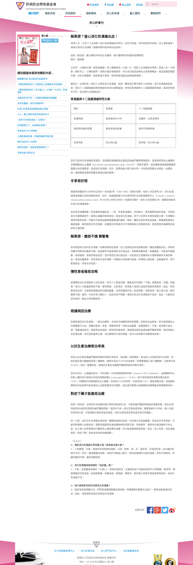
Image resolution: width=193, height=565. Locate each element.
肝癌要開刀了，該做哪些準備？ (32, 125)
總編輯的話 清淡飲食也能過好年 (32, 79)
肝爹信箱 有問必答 (26, 153)
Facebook (150, 510)
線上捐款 (126, 5)
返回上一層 (51, 40)
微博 (172, 510)
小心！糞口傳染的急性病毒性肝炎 (33, 114)
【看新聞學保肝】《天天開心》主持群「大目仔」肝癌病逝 (42, 91)
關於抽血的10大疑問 (27, 142)
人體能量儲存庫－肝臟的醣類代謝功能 (35, 136)
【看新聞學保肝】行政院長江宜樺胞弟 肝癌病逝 (39, 84)
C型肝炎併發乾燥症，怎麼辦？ (31, 120)
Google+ (157, 510)
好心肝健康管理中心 (64, 551)
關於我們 (33, 13)
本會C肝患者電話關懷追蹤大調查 (32, 109)
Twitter (164, 510)
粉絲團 (110, 5)
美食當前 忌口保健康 (27, 131)
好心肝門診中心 (109, 551)
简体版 (139, 5)
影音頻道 (94, 5)
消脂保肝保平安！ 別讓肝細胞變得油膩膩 (37, 98)
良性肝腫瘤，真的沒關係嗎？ (31, 103)
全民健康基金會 (131, 551)
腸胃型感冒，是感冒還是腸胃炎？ (33, 147)
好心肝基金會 (88, 551)
